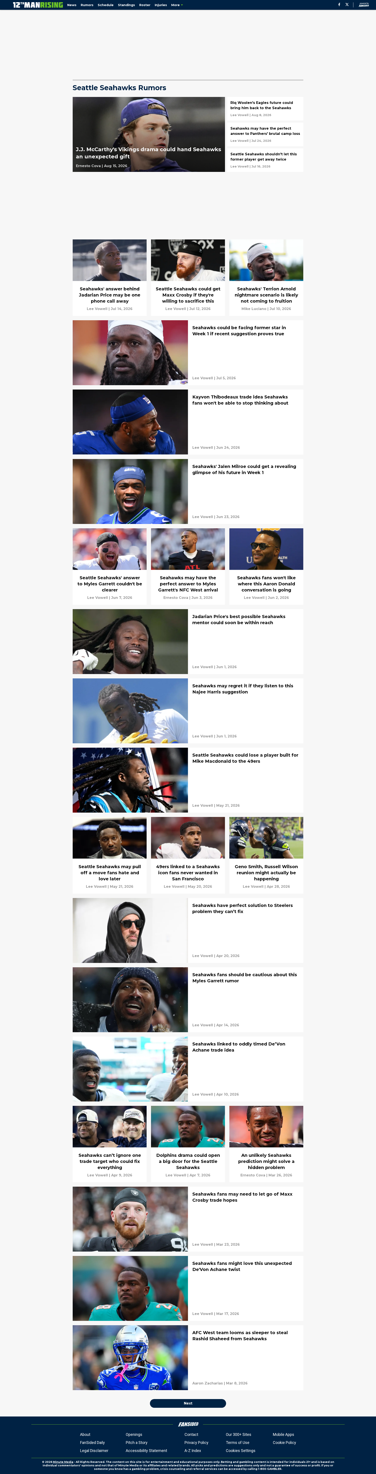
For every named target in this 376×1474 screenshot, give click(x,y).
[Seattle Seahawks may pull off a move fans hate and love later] (110, 855)
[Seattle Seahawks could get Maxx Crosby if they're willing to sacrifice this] (188, 277)
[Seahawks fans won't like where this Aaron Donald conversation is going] (266, 566)
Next (188, 1403)
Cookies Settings (240, 1450)
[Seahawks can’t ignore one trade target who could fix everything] (110, 1144)
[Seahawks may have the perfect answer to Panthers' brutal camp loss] (265, 134)
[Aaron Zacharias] (207, 1383)
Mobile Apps (283, 1434)
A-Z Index (193, 1450)
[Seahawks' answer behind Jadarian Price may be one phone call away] (110, 277)
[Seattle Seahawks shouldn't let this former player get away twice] (265, 160)
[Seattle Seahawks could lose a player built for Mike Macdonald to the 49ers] (188, 780)
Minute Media (63, 1462)
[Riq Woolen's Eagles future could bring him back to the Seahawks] (265, 108)
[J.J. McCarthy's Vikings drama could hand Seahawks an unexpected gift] (149, 134)
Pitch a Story (137, 1442)
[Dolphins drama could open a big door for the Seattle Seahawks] (188, 1144)
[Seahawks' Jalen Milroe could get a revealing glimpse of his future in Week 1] (188, 491)
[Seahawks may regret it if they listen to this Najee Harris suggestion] (188, 710)
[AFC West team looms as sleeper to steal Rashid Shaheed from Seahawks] (188, 1357)
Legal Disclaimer (94, 1450)
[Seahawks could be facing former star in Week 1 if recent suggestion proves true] (188, 352)
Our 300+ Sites (238, 1434)
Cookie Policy (284, 1442)
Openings (134, 1434)
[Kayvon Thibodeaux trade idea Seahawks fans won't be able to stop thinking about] (188, 422)
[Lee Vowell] (239, 115)
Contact (191, 1434)
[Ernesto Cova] (88, 166)
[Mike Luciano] (254, 309)
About (85, 1434)
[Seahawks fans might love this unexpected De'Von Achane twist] (188, 1288)
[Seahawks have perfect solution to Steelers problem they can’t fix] (188, 930)
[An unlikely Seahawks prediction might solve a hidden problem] (266, 1144)
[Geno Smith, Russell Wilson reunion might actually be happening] (266, 855)
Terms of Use (237, 1442)
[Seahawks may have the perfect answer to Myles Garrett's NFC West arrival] (188, 566)
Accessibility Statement (146, 1450)
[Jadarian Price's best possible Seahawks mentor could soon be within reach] (188, 641)
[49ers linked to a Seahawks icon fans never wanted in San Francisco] (188, 855)
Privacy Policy (196, 1442)
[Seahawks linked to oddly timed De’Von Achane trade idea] (188, 1069)
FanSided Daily (92, 1442)
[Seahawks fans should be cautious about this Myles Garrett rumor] (188, 999)
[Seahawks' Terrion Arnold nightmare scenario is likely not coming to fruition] (266, 277)
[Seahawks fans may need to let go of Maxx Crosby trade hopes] (188, 1219)
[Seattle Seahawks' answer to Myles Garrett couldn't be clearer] (110, 566)
